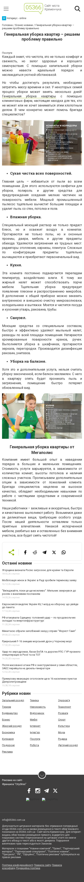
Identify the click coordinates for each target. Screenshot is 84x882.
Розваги (63, 713)
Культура (64, 725)
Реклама (7, 751)
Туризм (6, 706)
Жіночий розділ (12, 725)
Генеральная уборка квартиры (29, 96)
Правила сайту (42, 865)
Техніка (34, 700)
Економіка (8, 732)
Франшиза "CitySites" (14, 784)
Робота (34, 745)
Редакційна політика (28, 868)
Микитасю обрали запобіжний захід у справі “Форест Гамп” (39, 630)
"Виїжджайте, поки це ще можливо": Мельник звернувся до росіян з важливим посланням (39, 592)
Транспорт (64, 706)
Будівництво (10, 713)
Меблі (33, 719)
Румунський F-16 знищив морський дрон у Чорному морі (37, 641)
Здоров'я (64, 700)
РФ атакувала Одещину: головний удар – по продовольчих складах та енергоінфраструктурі (38, 619)
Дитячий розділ (68, 745)
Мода (61, 732)
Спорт (62, 719)
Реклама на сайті (12, 780)
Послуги (35, 738)
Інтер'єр (35, 732)
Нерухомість (38, 706)
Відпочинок (37, 713)
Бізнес (6, 719)
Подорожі (8, 745)
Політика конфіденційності (17, 865)
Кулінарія (8, 738)
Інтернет (35, 725)
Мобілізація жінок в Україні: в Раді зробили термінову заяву (39, 580)
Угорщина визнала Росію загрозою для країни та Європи (38, 570)
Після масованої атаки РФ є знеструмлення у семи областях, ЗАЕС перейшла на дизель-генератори (40, 667)
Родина (62, 738)
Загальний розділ (13, 700)
